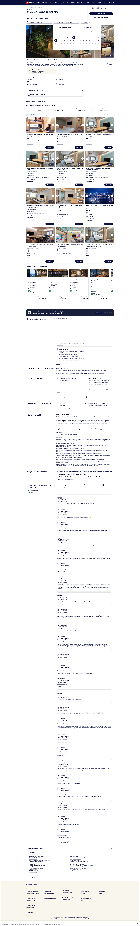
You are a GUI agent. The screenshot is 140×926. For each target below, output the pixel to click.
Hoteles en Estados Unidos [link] (32, 891)
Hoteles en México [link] (30, 895)
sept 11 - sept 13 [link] (103, 110)
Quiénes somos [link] (102, 891)
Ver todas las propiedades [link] (35, 7)
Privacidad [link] (82, 893)
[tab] (32, 852)
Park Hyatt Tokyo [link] (74, 856)
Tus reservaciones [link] (48, 891)
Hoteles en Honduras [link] (30, 905)
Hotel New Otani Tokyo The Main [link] (78, 857)
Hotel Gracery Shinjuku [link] (75, 869)
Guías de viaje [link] (102, 895)
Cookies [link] (82, 900)
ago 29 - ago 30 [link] (37, 110)
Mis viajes (99, 2)
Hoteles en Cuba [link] (29, 912)
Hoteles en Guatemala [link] (31, 900)
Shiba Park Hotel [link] (33, 859)
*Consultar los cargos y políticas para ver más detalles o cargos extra (71, 397)
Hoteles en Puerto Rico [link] (31, 898)
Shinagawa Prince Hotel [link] (75, 859)
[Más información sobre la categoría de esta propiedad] (32, 14)
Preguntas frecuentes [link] (49, 893)
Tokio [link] (36, 877)
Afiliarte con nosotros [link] (67, 892)
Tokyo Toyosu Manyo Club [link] (35, 866)
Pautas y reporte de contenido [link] (87, 902)
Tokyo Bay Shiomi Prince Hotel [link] (36, 861)
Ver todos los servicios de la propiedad (66, 408)
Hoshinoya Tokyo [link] (33, 872)
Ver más (58, 364)
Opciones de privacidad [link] (85, 898)
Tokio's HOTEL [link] (32, 863)
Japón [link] (33, 877)
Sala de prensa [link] (65, 894)
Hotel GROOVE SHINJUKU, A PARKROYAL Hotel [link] (81, 865)
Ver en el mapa (60, 345)
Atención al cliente (89, 2)
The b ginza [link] (32, 864)
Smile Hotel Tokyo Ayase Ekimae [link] (77, 866)
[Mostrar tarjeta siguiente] (113, 285)
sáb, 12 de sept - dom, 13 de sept (65, 22)
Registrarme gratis (108, 312)
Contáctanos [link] (47, 895)
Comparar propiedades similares (71, 304)
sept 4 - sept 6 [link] (81, 110)
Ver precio (49, 147)
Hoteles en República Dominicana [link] (33, 893)
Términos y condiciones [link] (85, 891)
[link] (101, 22)
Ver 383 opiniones (63, 842)
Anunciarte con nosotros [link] (67, 897)
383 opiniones (31, 492)
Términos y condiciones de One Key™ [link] (88, 895)
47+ (110, 56)
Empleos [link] (100, 893)
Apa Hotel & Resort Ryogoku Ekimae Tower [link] (39, 860)
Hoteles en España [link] (30, 907)
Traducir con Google (62, 501)
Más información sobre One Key (101, 17)
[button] (61, 34)
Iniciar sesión (110, 2)
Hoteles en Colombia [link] (30, 909)
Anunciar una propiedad (76, 2)
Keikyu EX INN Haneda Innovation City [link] (79, 861)
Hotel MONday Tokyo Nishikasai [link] (37, 856)
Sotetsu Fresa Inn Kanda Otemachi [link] (78, 863)
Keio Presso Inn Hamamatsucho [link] (77, 870)
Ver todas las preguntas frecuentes (65, 479)
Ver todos (29, 87)
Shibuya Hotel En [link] (33, 869)
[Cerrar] (137, 923)
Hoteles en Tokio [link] (42, 877)
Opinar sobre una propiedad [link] (50, 898)
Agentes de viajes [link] (66, 899)
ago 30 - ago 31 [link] (59, 110)
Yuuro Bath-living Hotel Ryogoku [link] (78, 868)
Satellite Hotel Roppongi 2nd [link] (36, 868)
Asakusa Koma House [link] (75, 860)
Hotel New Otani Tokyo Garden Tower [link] (38, 870)
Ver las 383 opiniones (36, 72)
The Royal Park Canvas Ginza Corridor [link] (38, 865)
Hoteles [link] (28, 877)
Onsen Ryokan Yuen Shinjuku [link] (36, 857)
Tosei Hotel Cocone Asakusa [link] (77, 864)
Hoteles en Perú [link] (29, 902)
